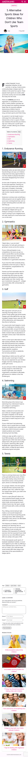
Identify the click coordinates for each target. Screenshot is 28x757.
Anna (8, 31)
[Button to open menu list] (25, 2)
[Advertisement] (14, 67)
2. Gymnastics (11, 137)
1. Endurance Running (13, 134)
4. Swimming (10, 141)
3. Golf (9, 139)
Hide (19, 132)
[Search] (22, 1)
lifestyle (14, 5)
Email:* (4, 620)
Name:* (4, 616)
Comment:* (5, 604)
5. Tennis (9, 143)
